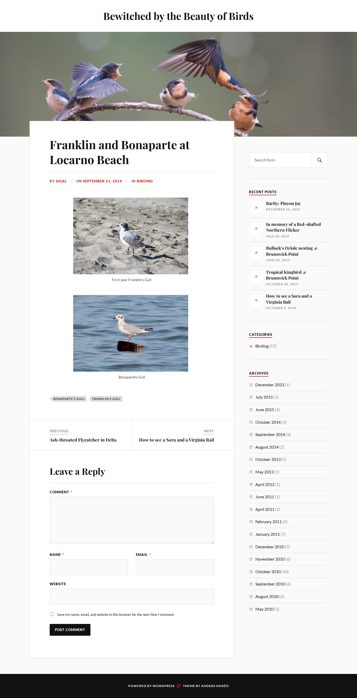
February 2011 (268, 521)
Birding (145, 181)
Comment (61, 492)
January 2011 (267, 534)
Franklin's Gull (106, 398)
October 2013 (268, 459)
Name (57, 554)
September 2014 (270, 434)
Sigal (61, 181)
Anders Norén (215, 686)
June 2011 (264, 496)
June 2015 (264, 409)
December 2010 (269, 546)
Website (58, 584)
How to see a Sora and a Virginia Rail (176, 440)
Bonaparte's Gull (69, 398)
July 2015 (264, 396)
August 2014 (267, 446)
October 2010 (268, 571)
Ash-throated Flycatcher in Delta (83, 440)
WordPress (164, 686)
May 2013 (264, 471)
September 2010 (270, 583)
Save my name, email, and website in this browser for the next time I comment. (116, 614)
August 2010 (267, 596)
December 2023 (269, 384)
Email (143, 554)
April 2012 (264, 484)
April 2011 (264, 509)
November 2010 (270, 558)
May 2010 (264, 608)
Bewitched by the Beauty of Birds (178, 16)
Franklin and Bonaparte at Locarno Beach (120, 152)
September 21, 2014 (102, 181)
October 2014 (268, 422)
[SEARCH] (319, 160)
